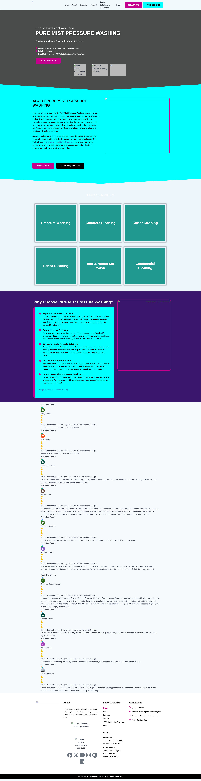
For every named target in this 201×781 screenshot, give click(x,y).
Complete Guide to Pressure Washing (53, 390)
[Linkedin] (82, 761)
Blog (118, 5)
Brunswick (50, 142)
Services (83, 5)
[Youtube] (82, 755)
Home (66, 5)
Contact (93, 5)
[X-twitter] (76, 755)
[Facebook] (69, 755)
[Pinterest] (94, 755)
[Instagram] (88, 755)
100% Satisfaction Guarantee (105, 5)
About (74, 5)
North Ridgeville (66, 142)
